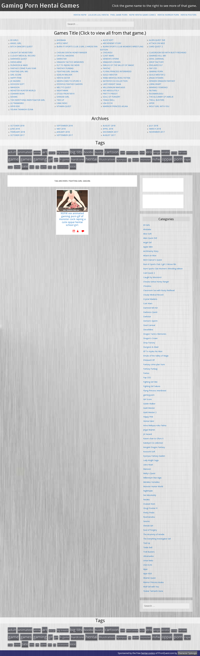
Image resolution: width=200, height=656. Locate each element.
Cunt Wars (108, 55)
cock (123, 152)
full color (183, 152)
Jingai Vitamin (156, 78)
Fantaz (106, 68)
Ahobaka (61, 40)
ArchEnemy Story (112, 43)
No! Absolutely (111, 90)
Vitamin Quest (64, 106)
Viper (151, 103)
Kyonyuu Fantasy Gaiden (69, 84)
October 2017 (17, 135)
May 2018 (61, 128)
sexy (32, 167)
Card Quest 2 (156, 46)
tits (54, 167)
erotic (166, 152)
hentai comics (148, 653)
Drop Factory (156, 62)
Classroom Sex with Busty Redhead (167, 52)
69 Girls (14, 40)
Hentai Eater (63, 78)
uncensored (63, 166)
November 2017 (157, 132)
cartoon (112, 151)
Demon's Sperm (111, 58)
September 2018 (65, 125)
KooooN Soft (17, 84)
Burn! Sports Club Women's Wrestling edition (163, 268)
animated (25, 152)
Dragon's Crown (111, 62)
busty (99, 152)
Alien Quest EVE (157, 40)
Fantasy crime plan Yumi (23, 68)
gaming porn (156, 71)
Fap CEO (153, 68)
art (44, 151)
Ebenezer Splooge (187, 653)
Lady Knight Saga (112, 84)
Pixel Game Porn (118, 14)
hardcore (77, 159)
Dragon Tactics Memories (70, 62)
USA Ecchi (108, 103)
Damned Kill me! (157, 55)
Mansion (14, 87)
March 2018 (155, 128)
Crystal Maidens (65, 55)
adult (12, 152)
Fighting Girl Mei (19, 71)
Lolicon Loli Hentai (98, 14)
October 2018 (17, 125)
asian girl (52, 153)
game (13, 159)
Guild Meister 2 (157, 74)
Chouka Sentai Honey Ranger (72, 52)
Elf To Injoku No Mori (68, 65)
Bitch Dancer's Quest (21, 46)
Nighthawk (62, 90)
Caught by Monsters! (21, 52)
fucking (174, 153)
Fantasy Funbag (65, 68)
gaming (40, 159)
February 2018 (17, 132)
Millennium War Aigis (114, 87)
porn (178, 159)
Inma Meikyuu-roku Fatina (116, 78)
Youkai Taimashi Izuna (21, 109)
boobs (88, 152)
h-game (64, 159)
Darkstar (62, 58)
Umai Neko (62, 103)
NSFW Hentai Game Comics (142, 14)
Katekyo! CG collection (115, 81)
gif (50, 159)
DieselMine (16, 62)
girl (56, 159)
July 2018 (153, 125)
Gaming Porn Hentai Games (40, 5)
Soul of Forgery (111, 96)
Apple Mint (62, 43)
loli (129, 160)
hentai (91, 159)
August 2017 (109, 135)
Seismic (14, 96)
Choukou (107, 52)
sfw (37, 167)
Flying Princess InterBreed (117, 71)
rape (187, 159)
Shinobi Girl (63, 96)
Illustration (107, 159)
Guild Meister (110, 74)
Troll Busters (156, 100)
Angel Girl (15, 43)
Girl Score (15, 74)
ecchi (142, 152)
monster (145, 159)
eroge (157, 152)
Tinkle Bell (109, 100)
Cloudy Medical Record (22, 55)
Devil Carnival (156, 58)
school (17, 166)
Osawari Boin (17, 93)
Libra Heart (155, 84)
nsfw (156, 159)
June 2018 (15, 128)
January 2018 (63, 132)
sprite (43, 166)
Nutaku (153, 90)
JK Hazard (15, 81)
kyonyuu (122, 159)
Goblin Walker (64, 74)
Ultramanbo (17, 103)
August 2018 (109, 125)
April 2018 (108, 128)
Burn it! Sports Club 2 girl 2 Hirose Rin (77, 46)
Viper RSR (15, 106)
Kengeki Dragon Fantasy (162, 81)
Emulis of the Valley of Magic (118, 65)
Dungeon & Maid (19, 65)
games (26, 159)
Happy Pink (15, 78)
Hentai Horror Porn (168, 14)
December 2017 (110, 132)
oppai (167, 159)
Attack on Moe (157, 43)
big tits (76, 151)
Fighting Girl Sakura (67, 71)
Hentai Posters (188, 14)
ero (149, 151)
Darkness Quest (18, 58)
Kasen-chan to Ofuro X (69, 81)
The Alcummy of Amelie (161, 96)
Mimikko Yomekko (158, 87)
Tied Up (60, 100)
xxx (73, 166)
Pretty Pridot (110, 93)
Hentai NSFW (79, 14)
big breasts (62, 152)
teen (50, 167)
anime (37, 152)
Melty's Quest (64, 87)
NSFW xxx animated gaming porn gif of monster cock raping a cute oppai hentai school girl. (72, 219)
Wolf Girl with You (159, 106)
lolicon (136, 159)
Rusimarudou (156, 93)
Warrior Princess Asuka (115, 106)
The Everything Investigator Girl (27, 100)
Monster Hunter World (23, 90)
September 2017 (65, 135)
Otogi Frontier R (65, 93)
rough (10, 167)
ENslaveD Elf (156, 65)
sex (25, 166)
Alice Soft (108, 40)
